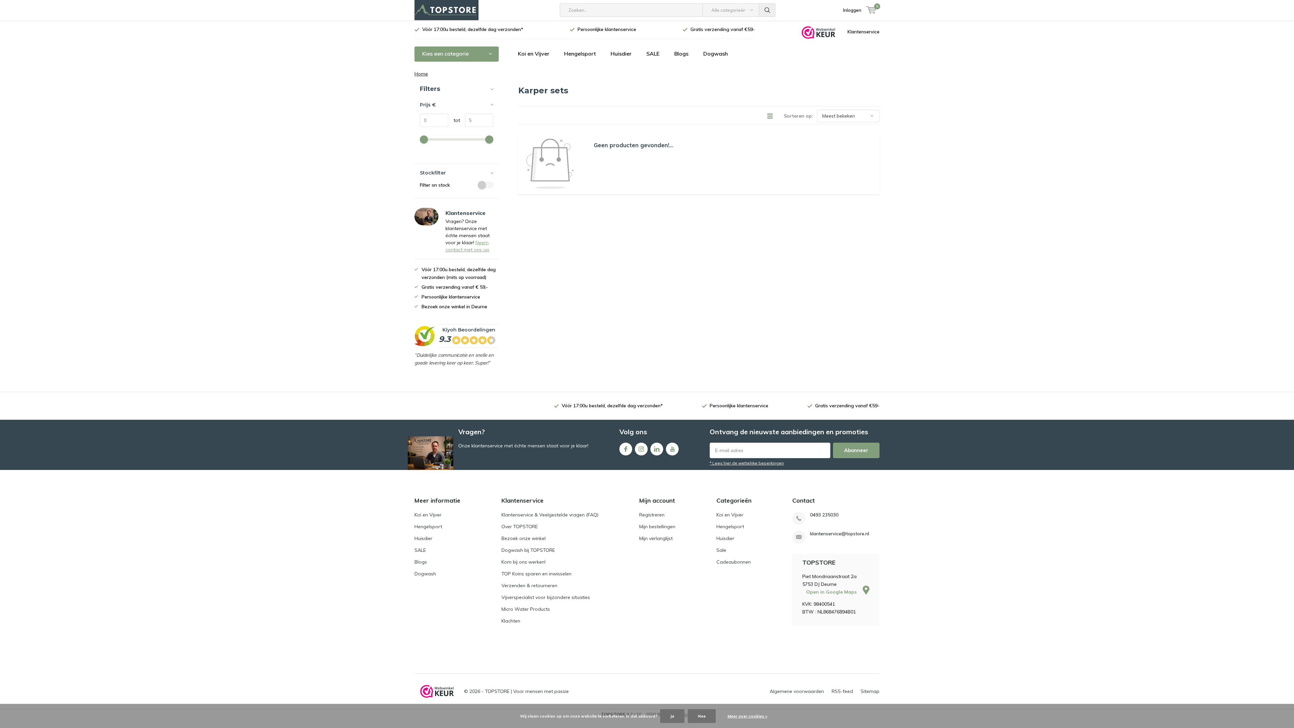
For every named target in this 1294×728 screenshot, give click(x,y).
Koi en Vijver (533, 53)
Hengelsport (580, 53)
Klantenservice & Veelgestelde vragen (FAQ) (549, 515)
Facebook (625, 449)
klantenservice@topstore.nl (839, 534)
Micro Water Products (525, 609)
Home (421, 74)
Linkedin (656, 449)
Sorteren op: (798, 116)
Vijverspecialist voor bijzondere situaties (545, 597)
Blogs (681, 53)
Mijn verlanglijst (656, 538)
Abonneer (856, 450)
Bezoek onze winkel (523, 538)
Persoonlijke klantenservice (607, 29)
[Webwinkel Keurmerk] (818, 32)
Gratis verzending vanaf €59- (722, 29)
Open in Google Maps (832, 592)
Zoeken (767, 10)
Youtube (672, 449)
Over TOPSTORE (519, 527)
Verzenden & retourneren (529, 585)
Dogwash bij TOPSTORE (528, 550)
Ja (672, 716)
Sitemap (870, 691)
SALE (652, 53)
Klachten (510, 621)
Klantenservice (864, 32)
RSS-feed (842, 691)
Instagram (641, 449)
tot (454, 120)
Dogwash (715, 53)
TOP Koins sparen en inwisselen (536, 574)
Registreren (652, 515)
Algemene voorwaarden (797, 691)
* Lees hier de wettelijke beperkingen (747, 463)
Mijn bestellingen (657, 527)
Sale (721, 550)
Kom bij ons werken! (523, 562)
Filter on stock (435, 185)
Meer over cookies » (747, 716)
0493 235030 (824, 515)
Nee (702, 716)
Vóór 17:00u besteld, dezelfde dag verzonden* (472, 29)
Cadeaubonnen (733, 562)
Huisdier (621, 53)
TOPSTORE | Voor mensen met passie (527, 691)
